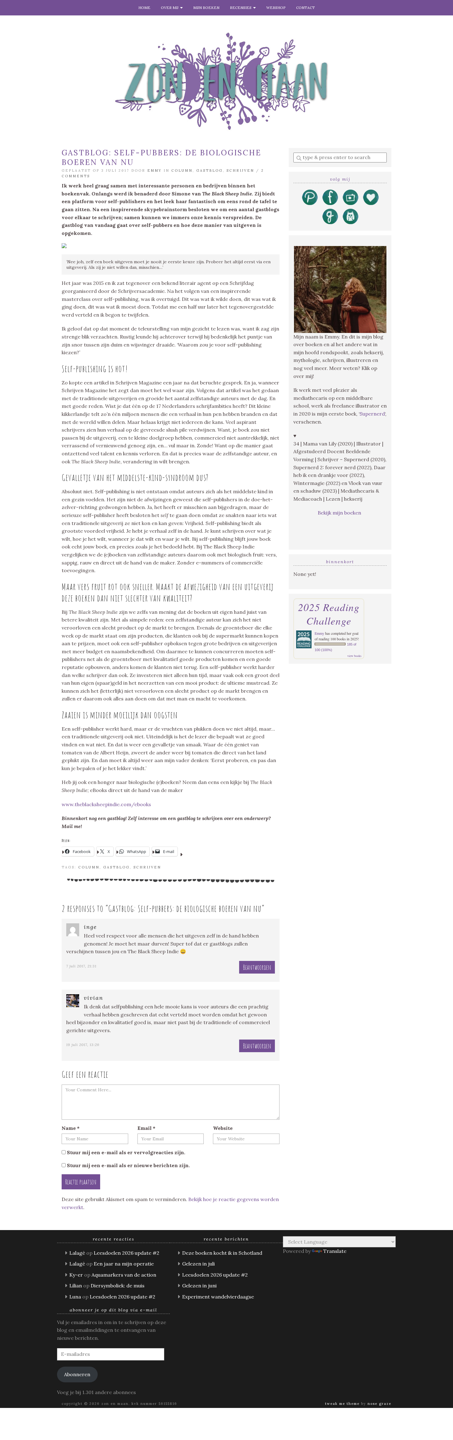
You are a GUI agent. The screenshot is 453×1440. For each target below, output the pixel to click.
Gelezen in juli (198, 1264)
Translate (334, 1251)
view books (354, 656)
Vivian (93, 997)
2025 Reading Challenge (329, 613)
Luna (75, 1297)
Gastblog (209, 170)
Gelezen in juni (199, 1285)
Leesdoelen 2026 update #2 (126, 1253)
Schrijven (240, 170)
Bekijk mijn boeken (340, 513)
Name (71, 1128)
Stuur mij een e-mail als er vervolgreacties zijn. (126, 1152)
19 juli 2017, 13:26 (83, 1044)
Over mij (170, 7)
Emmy (154, 170)
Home (144, 7)
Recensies (241, 7)
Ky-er (76, 1275)
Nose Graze (379, 1403)
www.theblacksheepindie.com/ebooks (106, 804)
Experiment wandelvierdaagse (218, 1297)
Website (223, 1128)
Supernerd (372, 414)
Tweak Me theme (342, 1403)
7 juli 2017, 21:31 (81, 966)
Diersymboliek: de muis (118, 1285)
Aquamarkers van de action (124, 1275)
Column (182, 170)
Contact (305, 7)
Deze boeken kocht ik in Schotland (222, 1253)
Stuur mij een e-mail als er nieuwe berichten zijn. (128, 1165)
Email (146, 1128)
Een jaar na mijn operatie (124, 1264)
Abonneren (77, 1374)
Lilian (75, 1285)
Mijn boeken (206, 7)
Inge (90, 926)
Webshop (276, 7)
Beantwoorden (257, 967)
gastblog (116, 867)
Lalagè (77, 1253)
